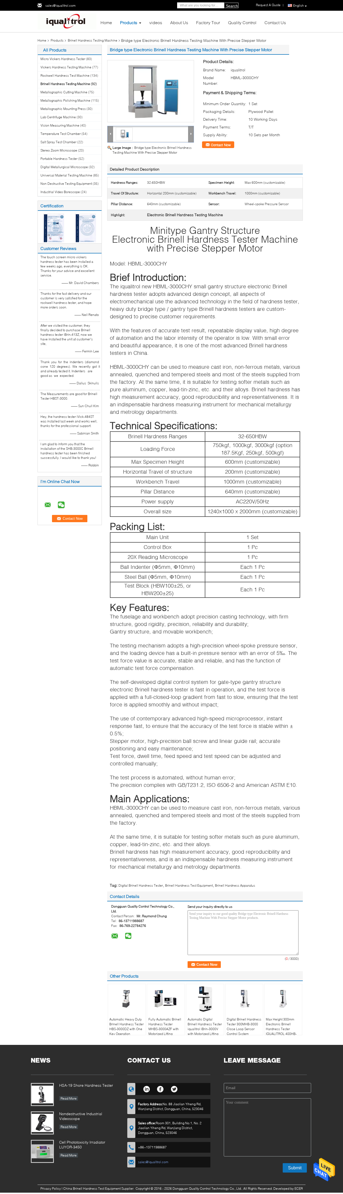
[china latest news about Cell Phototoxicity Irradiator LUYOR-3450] (42, 1151)
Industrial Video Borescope (60, 192)
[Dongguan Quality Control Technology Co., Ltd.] (67, 21)
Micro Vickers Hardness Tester (62, 59)
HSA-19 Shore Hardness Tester (86, 1085)
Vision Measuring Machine (59, 125)
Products (128, 22)
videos (155, 22)
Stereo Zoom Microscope (58, 150)
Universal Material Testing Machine (66, 175)
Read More (69, 1098)
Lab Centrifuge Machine (58, 117)
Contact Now (221, 145)
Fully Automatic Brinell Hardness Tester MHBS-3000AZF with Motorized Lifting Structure (164, 1029)
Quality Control (242, 22)
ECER (298, 1188)
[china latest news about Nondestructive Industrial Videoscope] (42, 1123)
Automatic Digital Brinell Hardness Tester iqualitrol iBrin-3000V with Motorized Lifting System (205, 1029)
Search (232, 6)
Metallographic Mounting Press (63, 109)
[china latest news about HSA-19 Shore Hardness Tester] (42, 1094)
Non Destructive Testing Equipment (66, 184)
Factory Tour (208, 22)
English (298, 5)
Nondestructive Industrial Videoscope (80, 1116)
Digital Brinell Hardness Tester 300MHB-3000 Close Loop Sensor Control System (244, 1026)
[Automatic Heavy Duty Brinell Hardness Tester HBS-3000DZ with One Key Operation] (127, 998)
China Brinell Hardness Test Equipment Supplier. (99, 1188)
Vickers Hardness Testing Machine (65, 67)
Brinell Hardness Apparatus (235, 885)
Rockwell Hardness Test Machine (65, 75)
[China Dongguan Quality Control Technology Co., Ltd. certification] (54, 228)
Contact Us (275, 22)
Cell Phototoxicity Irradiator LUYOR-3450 (82, 1144)
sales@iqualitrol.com (60, 5)
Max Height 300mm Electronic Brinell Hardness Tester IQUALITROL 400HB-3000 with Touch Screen (281, 1031)
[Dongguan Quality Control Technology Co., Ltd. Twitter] (174, 1088)
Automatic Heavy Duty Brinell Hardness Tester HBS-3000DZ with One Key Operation (126, 1026)
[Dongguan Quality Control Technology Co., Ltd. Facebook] (160, 1088)
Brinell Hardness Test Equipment (189, 885)
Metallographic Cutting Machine (63, 92)
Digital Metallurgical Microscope (64, 167)
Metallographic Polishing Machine (65, 100)
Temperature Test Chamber (60, 134)
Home (106, 22)
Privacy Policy (50, 1188)
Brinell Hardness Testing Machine (92, 40)
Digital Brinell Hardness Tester (140, 885)
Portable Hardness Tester (58, 159)
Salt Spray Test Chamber (58, 142)
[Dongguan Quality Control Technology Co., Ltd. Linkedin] (146, 1088)
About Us (179, 22)
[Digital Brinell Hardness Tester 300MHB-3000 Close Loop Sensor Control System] (244, 998)
